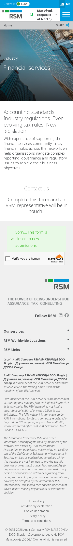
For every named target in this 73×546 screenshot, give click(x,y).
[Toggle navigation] (66, 14)
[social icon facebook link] (66, 315)
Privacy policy (36, 516)
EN (62, 4)
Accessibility (36, 501)
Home (8, 25)
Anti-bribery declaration (36, 506)
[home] (14, 14)
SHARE (60, 25)
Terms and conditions (36, 521)
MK (68, 4)
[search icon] (31, 14)
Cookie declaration (36, 511)
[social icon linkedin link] (60, 315)
